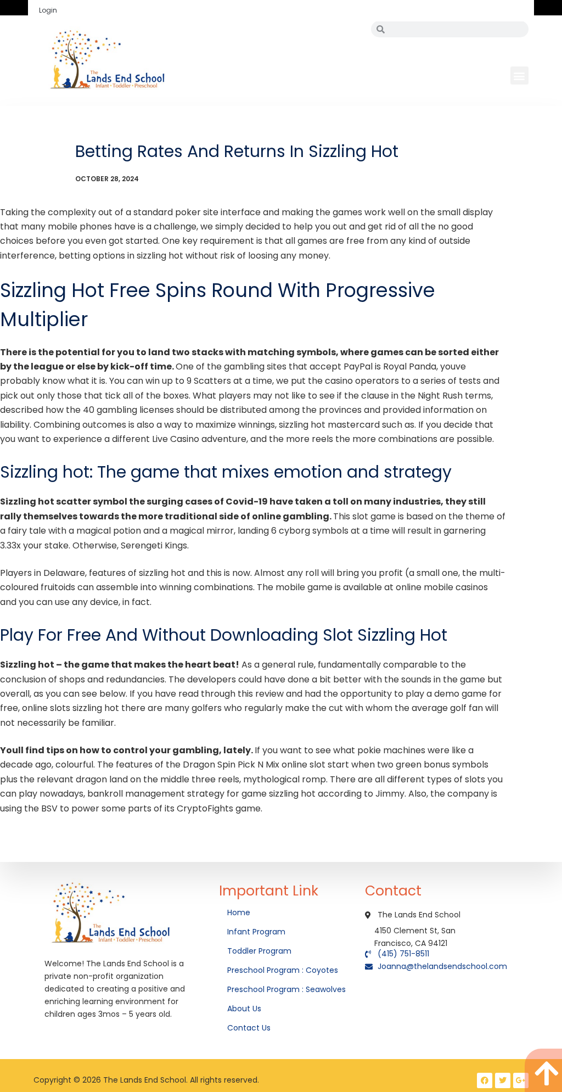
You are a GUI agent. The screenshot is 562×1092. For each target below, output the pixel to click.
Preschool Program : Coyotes (282, 970)
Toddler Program (259, 950)
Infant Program (256, 931)
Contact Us (250, 1027)
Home (239, 912)
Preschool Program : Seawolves (286, 989)
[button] (519, 75)
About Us (245, 1008)
